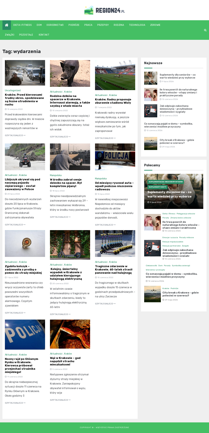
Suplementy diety (157, 187)
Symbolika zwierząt (181, 265)
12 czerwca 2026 (173, 231)
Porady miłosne (186, 237)
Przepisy (103, 25)
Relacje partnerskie (171, 246)
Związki (9, 34)
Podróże (74, 25)
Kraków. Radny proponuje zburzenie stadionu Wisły (113, 101)
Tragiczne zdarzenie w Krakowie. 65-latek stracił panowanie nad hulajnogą (113, 269)
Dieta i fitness (22, 25)
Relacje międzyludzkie (172, 242)
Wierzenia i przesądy (155, 270)
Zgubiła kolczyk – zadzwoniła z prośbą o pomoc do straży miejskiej (23, 269)
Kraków (68, 91)
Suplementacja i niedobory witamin (166, 182)
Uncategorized (13, 90)
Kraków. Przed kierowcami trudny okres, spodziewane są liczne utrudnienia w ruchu (24, 99)
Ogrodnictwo (55, 25)
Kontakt (44, 34)
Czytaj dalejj (14, 135)
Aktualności (56, 91)
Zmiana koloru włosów (180, 218)
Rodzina (119, 25)
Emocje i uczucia (170, 237)
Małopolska (56, 175)
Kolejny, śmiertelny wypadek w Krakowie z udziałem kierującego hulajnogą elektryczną (66, 273)
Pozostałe (26, 34)
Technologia (137, 25)
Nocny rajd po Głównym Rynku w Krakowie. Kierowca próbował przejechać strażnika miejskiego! (21, 365)
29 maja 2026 (171, 300)
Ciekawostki (151, 265)
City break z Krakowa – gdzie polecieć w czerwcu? (177, 141)
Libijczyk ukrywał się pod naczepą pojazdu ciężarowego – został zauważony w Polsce (22, 184)
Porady (165, 218)
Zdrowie (155, 25)
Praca (88, 25)
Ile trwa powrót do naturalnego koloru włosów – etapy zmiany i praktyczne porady (178, 92)
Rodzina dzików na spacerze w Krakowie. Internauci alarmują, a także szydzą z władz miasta (70, 100)
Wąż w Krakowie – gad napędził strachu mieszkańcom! (65, 361)
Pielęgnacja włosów (186, 214)
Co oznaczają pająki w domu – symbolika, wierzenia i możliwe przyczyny (168, 125)
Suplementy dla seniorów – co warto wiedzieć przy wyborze (178, 76)
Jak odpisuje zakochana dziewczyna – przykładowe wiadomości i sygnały (176, 108)
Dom (39, 25)
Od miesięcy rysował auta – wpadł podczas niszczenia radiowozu (114, 186)
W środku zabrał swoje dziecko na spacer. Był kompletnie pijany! (66, 183)
